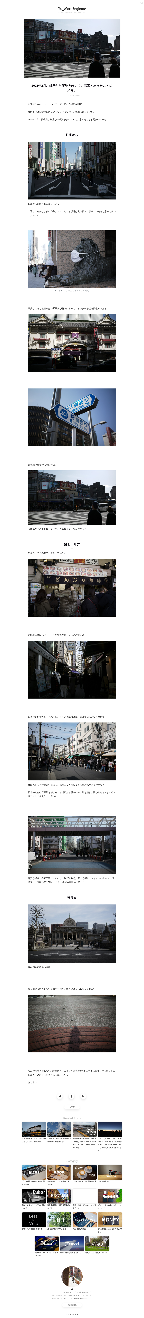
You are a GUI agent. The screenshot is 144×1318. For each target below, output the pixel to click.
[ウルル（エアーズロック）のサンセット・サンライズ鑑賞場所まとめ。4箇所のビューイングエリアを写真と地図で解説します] (110, 1129)
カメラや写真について (106, 1181)
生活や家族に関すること (56, 1229)
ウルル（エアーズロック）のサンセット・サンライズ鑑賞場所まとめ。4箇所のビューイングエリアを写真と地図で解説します (110, 1145)
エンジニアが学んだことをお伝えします (72, 12)
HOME (72, 1107)
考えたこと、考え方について (96, 1253)
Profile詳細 (72, 1305)
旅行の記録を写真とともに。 (71, 1253)
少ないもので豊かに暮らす (32, 1229)
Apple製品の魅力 (79, 1229)
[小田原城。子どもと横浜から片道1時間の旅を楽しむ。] (59, 1129)
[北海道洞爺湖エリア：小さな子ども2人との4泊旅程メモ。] (34, 1129)
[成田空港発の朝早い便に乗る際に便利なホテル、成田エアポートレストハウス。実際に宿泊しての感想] (85, 1129)
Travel (77, 96)
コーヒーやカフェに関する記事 (84, 1181)
